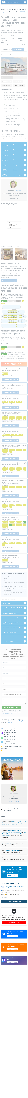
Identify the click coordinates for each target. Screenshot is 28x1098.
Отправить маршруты (14, 901)
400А (3, 434)
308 (14, 419)
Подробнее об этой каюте (10, 379)
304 (7, 419)
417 (11, 434)
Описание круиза (6, 81)
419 (3, 560)
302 (24, 417)
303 (3, 419)
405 (10, 542)
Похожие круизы (6, 85)
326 (10, 525)
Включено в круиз (6, 78)
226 (10, 507)
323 (24, 522)
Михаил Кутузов (17, 832)
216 (24, 450)
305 (7, 417)
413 (24, 542)
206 (21, 401)
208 (10, 450)
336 (21, 470)
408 (17, 487)
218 (21, 504)
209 (7, 504)
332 (14, 470)
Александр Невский (7, 832)
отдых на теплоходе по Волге (15, 858)
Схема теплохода (18, 85)
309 (17, 419)
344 (24, 419)
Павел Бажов (20, 834)
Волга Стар (9, 722)
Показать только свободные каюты (14, 364)
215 (21, 450)
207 (7, 450)
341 (24, 470)
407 (14, 487)
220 (3, 507)
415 (24, 487)
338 (24, 525)
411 (17, 542)
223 (7, 452)
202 (3, 401)
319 (14, 467)
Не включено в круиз (20, 78)
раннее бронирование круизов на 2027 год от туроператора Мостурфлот (14, 822)
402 (7, 487)
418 (14, 434)
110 (7, 373)
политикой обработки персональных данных (11, 712)
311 (17, 417)
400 (7, 434)
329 (3, 470)
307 (10, 417)
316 (14, 522)
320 (17, 467)
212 (14, 504)
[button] (25, 254)
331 (10, 470)
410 (3, 487)
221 (3, 452)
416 (3, 489)
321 (21, 467)
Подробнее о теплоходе (9, 281)
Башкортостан (10, 843)
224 (10, 452)
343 (21, 419)
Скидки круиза (17, 81)
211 (10, 504)
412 (21, 542)
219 (24, 504)
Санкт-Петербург (19, 721)
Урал (3, 843)
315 (10, 522)
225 (7, 507)
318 (21, 522)
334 (21, 525)
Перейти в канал (12, 875)
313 (7, 467)
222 (3, 450)
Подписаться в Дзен (14, 922)
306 (10, 419)
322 (24, 467)
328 (3, 522)
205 (14, 401)
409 (21, 487)
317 (17, 522)
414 (3, 545)
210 (3, 504)
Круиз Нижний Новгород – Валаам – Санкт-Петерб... (14, 887)
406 (14, 542)
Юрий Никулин (6, 835)
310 (14, 417)
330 (7, 470)
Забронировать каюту (11, 707)
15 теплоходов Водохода (12, 850)
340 (7, 527)
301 (3, 417)
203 (7, 401)
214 (17, 450)
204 (10, 401)
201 (17, 401)
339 (3, 527)
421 (18, 434)
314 (10, 467)
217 (17, 504)
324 (3, 525)
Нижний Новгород (9, 721)
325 (7, 525)
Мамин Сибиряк (11, 834)
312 (21, 417)
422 (21, 434)
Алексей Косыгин (16, 821)
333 (17, 525)
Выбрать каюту (18, 49)
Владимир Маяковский (14, 830)
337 (7, 522)
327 (14, 525)
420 (7, 560)
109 (3, 373)
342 (3, 467)
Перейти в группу (12, 936)
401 (10, 487)
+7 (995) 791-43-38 (9, 731)
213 (14, 450)
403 (3, 542)
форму (18, 190)
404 (7, 542)
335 (17, 470)
